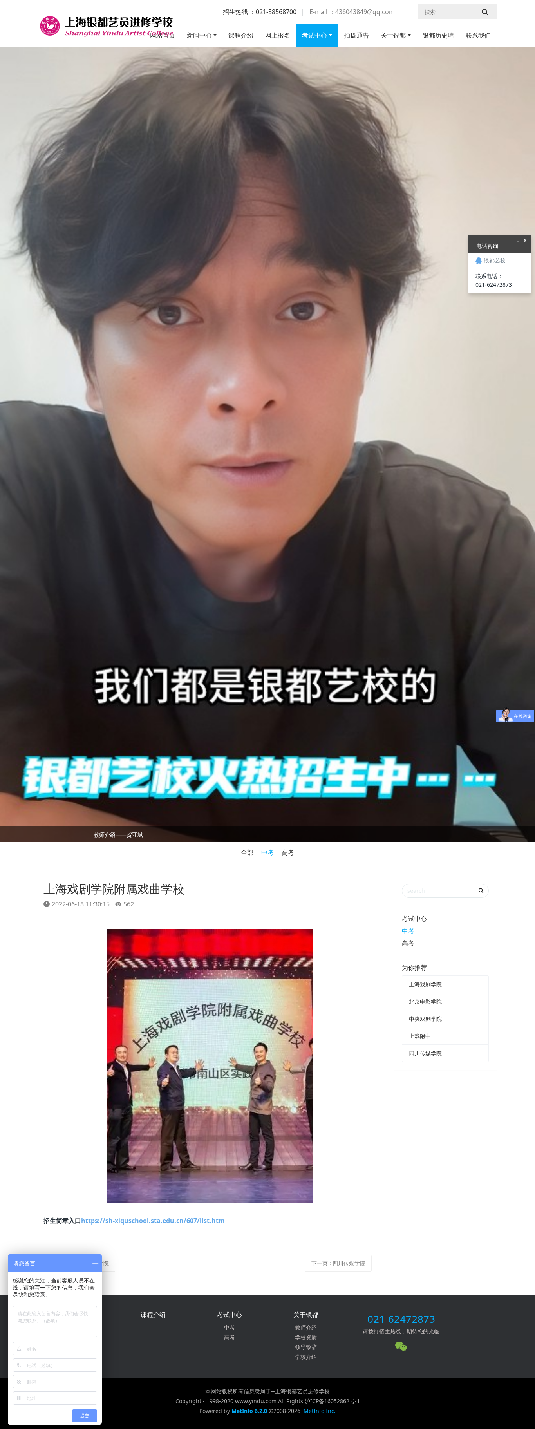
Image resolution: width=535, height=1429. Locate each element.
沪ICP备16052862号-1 (332, 1401)
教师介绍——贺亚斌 (118, 834)
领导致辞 (306, 1347)
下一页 (338, 1263)
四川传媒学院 (425, 1053)
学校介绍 (306, 1356)
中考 (267, 852)
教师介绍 (306, 1327)
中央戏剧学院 (425, 1018)
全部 (247, 852)
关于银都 (393, 35)
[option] (267, 836)
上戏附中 (420, 1036)
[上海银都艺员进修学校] (105, 29)
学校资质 (306, 1337)
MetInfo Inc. (320, 1411)
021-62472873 (401, 1319)
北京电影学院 (425, 1001)
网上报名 (277, 35)
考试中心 (314, 35)
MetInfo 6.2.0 (249, 1411)
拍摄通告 (356, 35)
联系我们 (478, 35)
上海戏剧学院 (425, 984)
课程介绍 (240, 35)
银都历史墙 (438, 35)
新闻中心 (199, 35)
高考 (288, 852)
